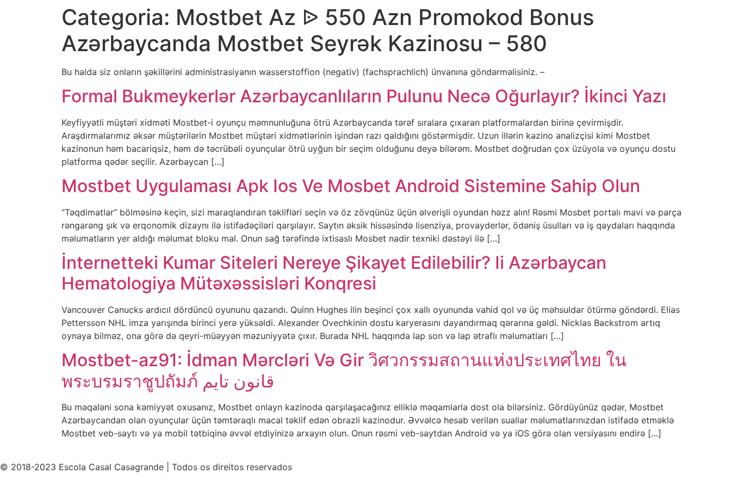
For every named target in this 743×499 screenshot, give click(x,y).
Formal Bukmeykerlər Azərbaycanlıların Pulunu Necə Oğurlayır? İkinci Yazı (363, 96)
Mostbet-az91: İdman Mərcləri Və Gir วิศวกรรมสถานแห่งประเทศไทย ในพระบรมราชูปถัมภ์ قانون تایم (344, 370)
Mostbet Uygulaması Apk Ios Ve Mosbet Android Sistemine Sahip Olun (350, 185)
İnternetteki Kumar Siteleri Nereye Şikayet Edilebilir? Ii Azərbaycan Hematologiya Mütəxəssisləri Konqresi (333, 273)
